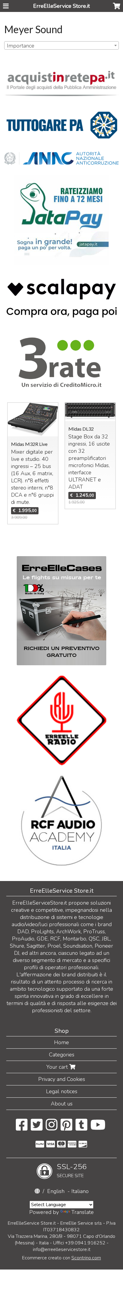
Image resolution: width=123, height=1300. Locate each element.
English (55, 1191)
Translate (82, 1212)
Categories (61, 1054)
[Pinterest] (66, 1127)
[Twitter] (36, 1127)
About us (62, 1103)
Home (61, 1042)
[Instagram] (51, 1127)
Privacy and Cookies (61, 1079)
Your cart (57, 1066)
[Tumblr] (81, 1127)
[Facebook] (21, 1127)
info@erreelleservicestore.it (61, 1249)
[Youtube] (98, 1127)
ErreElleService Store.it (61, 6)
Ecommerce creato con (61, 1258)
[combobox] (61, 45)
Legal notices (61, 1091)
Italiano (80, 1191)
